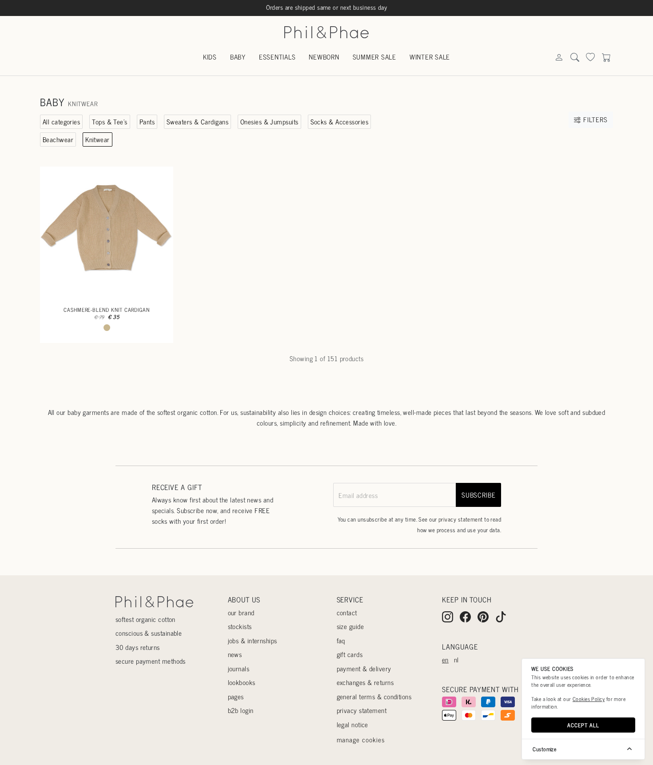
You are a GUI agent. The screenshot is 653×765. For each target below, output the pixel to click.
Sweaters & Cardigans (197, 121)
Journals (239, 668)
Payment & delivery (364, 668)
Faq (341, 640)
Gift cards (350, 654)
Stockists (240, 626)
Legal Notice (352, 724)
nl (456, 659)
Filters (594, 119)
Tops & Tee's (109, 121)
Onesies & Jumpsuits (269, 121)
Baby (238, 56)
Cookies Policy (589, 698)
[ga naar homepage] (326, 31)
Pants (147, 121)
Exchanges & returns (365, 682)
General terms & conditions (374, 696)
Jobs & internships (252, 640)
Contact (347, 612)
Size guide (350, 626)
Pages (236, 696)
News (235, 654)
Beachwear (58, 139)
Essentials (277, 56)
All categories (61, 121)
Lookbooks (241, 682)
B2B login (241, 710)
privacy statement (460, 519)
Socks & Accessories (340, 121)
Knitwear (97, 139)
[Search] (558, 57)
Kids (210, 56)
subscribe (479, 494)
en (445, 659)
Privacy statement (362, 710)
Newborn (324, 56)
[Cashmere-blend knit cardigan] (106, 233)
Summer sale (374, 56)
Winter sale (430, 56)
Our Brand (241, 612)
